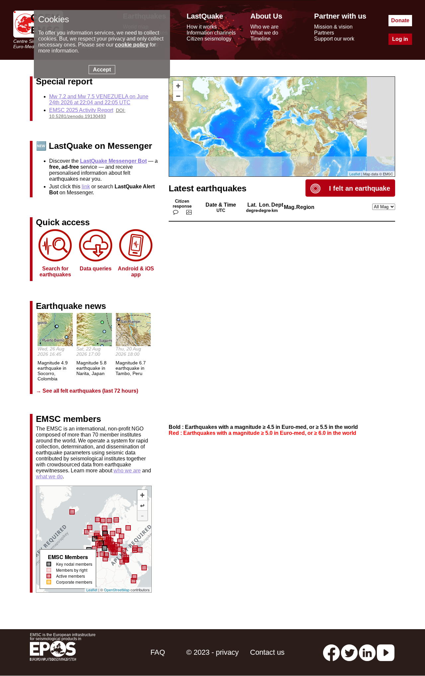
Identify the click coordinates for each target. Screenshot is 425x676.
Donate (400, 20)
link (86, 186)
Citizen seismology (209, 39)
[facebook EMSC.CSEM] (331, 652)
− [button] (178, 96)
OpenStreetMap (116, 589)
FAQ (157, 652)
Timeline (260, 39)
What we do (264, 33)
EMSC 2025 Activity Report (81, 110)
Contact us (267, 652)
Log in (400, 39)
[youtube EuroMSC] (385, 652)
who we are (127, 470)
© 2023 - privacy (212, 652)
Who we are (264, 27)
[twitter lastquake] (349, 652)
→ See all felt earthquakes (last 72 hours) (87, 391)
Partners (324, 33)
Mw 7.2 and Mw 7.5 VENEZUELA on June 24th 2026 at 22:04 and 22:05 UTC (98, 99)
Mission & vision (333, 27)
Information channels (211, 33)
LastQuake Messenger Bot (113, 161)
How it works (202, 27)
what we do (49, 476)
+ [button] (178, 86)
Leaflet (91, 589)
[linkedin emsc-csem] (367, 652)
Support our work (334, 39)
